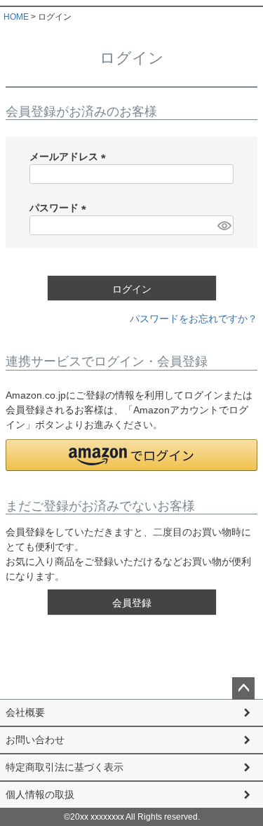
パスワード (60, 207)
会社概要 (25, 712)
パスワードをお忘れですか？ (193, 318)
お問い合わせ (35, 739)
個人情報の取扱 (40, 794)
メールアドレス (70, 156)
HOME (16, 17)
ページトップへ (243, 688)
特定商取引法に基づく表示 (64, 767)
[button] (131, 455)
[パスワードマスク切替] (223, 225)
